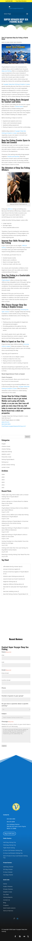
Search (28, 436)
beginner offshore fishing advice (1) (13, 584)
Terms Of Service (8, 910)
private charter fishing (8, 464)
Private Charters (8, 889)
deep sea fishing (7, 71)
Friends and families (13, 156)
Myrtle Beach (6, 280)
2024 (3, 479)
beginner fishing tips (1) (10, 581)
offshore (10, 209)
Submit (4, 745)
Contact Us (6, 900)
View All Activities (16, 786)
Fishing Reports (7, 897)
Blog (4, 902)
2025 (3, 477)
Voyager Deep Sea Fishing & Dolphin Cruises (16, 84)
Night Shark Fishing (9, 847)
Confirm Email (6, 680)
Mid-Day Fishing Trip (9, 845)
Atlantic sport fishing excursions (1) (13, 576)
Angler (4, 444)
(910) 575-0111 (5, 422)
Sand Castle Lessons (9, 908)
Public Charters (7, 886)
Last (3, 662)
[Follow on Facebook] (15, 936)
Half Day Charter (8, 866)
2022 (3, 485)
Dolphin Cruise (7, 892)
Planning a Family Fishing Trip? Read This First (15, 554)
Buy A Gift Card (9, 833)
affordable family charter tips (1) (12, 566)
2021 (3, 487)
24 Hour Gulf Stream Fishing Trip (13, 853)
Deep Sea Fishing (16, 42)
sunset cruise (5, 467)
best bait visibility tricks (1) (11, 591)
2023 (3, 482)
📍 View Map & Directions (20, 1)
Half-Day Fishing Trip (9, 842)
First (3, 655)
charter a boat (6, 446)
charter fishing (6, 449)
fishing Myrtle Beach (8, 459)
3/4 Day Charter (8, 869)
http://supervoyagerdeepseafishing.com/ (14, 426)
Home (5, 884)
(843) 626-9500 (6, 424)
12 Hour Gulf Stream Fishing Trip (12, 850)
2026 (3, 474)
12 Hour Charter (7, 872)
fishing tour (5, 462)
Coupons (6, 905)
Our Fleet (6, 894)
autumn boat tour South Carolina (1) (14, 579)
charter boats (19, 106)
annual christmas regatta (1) (11, 569)
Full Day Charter (8, 875)
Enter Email (5, 673)
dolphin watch (6, 454)
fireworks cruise (6, 457)
